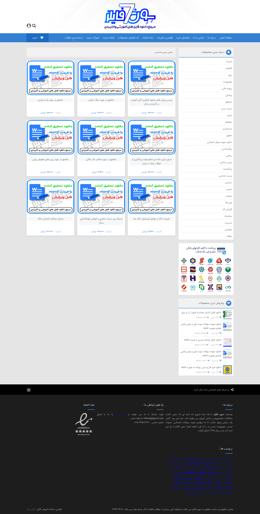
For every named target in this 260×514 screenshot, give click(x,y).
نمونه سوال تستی (212, 478)
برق (230, 75)
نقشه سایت (108, 38)
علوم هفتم (195, 472)
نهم (192, 482)
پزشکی (229, 95)
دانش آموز (176, 463)
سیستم (172, 468)
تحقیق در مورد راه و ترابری (50, 100)
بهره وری (179, 458)
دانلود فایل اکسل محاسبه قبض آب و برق (201, 312)
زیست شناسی (225, 176)
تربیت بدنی (226, 109)
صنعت (229, 196)
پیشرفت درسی (211, 492)
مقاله (229, 236)
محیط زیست (226, 478)
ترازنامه (223, 463)
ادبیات (229, 61)
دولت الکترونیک (226, 468)
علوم (212, 472)
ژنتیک (203, 492)
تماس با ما (198, 38)
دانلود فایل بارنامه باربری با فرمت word (202, 340)
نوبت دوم (224, 487)
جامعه (216, 463)
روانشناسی (227, 149)
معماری (228, 229)
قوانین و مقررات (165, 38)
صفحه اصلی (225, 38)
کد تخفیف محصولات (128, 38)
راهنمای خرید (183, 38)
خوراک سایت (92, 38)
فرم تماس (120, 414)
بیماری (171, 458)
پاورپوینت (227, 82)
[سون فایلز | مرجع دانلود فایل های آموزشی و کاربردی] (130, 28)
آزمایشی (226, 458)
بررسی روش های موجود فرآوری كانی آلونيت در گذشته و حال (151, 102)
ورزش (200, 487)
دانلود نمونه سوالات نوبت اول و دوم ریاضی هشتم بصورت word (201, 354)
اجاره (214, 458)
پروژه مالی (227, 88)
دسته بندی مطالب (74, 38)
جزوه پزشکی (199, 462)
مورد (35, 38)
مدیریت (228, 223)
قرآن (176, 473)
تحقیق (229, 102)
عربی (228, 473)
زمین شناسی (226, 162)
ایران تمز (31, 509)
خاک (184, 463)
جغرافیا (228, 122)
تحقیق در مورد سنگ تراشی (101, 100)
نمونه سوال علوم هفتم (213, 482)
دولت (168, 463)
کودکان (192, 492)
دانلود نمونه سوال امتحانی (219, 142)
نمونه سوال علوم (189, 477)
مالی (171, 473)
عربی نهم (221, 473)
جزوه (229, 115)
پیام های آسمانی (183, 487)
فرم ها (229, 203)
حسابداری (227, 129)
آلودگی (219, 458)
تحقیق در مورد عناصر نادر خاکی (101, 159)
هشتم (214, 488)
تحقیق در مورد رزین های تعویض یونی (50, 159)
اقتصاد (229, 68)
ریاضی (229, 156)
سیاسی (228, 182)
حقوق (229, 135)
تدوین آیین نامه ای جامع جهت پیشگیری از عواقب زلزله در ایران (152, 161)
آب (231, 458)
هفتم (208, 488)
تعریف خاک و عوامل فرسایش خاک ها (152, 219)
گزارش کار (227, 209)
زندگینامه (227, 169)
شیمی (229, 189)
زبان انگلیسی (210, 468)
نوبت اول (182, 482)
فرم (182, 473)
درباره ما (212, 38)
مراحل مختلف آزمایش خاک (50, 219)
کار (199, 492)
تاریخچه (229, 463)
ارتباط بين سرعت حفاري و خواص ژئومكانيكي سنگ (101, 221)
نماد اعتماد (147, 38)
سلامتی (180, 468)
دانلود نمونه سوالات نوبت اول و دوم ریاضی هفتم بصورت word (201, 326)
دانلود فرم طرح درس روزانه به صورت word (201, 367)
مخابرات (228, 216)
